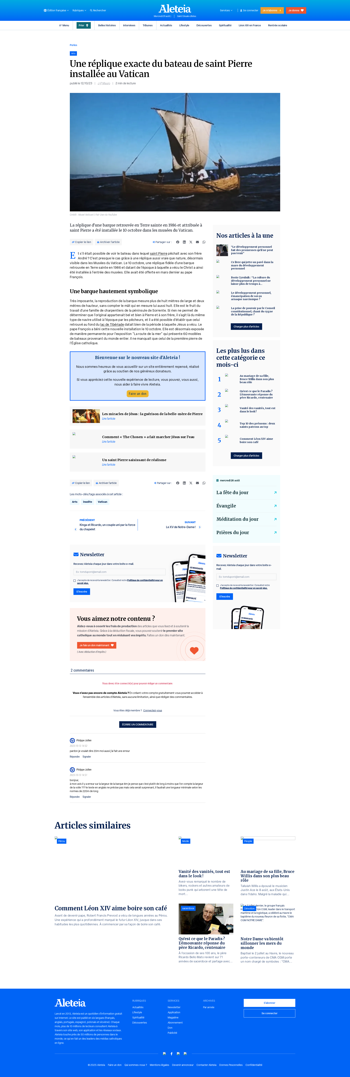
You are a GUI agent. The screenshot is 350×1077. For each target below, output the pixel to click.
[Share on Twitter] (190, 242)
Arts (74, 501)
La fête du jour (232, 492)
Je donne (294, 10)
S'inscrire (81, 591)
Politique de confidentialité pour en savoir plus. (244, 588)
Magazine (173, 1017)
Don (170, 1027)
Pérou (61, 841)
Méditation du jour (237, 519)
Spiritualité (225, 25)
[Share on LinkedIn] (184, 242)
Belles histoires (107, 25)
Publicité (172, 1032)
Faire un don (137, 394)
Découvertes (204, 25)
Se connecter (250, 10)
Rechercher (99, 10)
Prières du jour (232, 532)
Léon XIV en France (250, 25)
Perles (73, 45)
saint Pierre (159, 253)
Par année (208, 1007)
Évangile (226, 506)
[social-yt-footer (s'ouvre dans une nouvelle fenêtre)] (164, 1054)
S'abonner (269, 1003)
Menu (66, 25)
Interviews (129, 25)
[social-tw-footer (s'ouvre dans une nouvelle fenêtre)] (178, 1054)
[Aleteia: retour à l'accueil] (175, 8)
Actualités (166, 25)
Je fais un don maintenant (94, 645)
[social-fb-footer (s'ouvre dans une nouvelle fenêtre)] (171, 1054)
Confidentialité (254, 1065)
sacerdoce (188, 908)
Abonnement (175, 1022)
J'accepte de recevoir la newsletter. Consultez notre (120, 582)
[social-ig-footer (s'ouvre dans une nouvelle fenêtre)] (185, 1054)
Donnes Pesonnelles (231, 1065)
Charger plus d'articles (246, 326)
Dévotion (249, 908)
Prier (81, 25)
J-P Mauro (104, 83)
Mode (185, 841)
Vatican (102, 501)
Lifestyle (184, 25)
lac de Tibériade (112, 324)
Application (174, 1012)
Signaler (87, 756)
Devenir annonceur (183, 1065)
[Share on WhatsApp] (204, 242)
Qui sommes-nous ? (136, 1065)
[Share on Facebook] (177, 242)
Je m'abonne (270, 10)
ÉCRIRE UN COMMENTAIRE (137, 724)
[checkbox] (74, 581)
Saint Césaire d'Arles (186, 16)
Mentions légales (159, 1065)
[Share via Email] (197, 242)
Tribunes (148, 25)
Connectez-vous (152, 710)
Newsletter (174, 1007)
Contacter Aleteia (206, 1065)
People (248, 841)
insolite (87, 501)
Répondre (75, 756)
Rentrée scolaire (277, 25)
